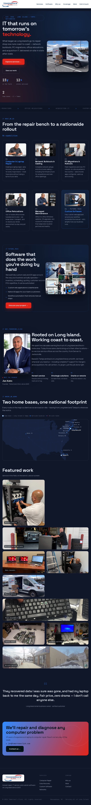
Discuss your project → (18, 305)
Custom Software (46, 787)
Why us (67, 781)
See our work (11, 70)
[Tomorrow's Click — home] (12, 4)
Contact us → (15, 749)
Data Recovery (45, 784)
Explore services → (13, 62)
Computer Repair (45, 781)
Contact (68, 787)
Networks (43, 790)
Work (67, 784)
